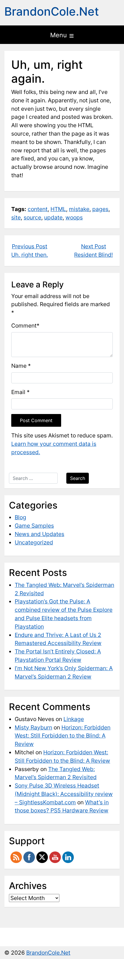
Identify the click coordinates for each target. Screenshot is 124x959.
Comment (24, 325)
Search (77, 478)
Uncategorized (34, 542)
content (38, 209)
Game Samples (34, 525)
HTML (58, 209)
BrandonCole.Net (51, 11)
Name (19, 365)
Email (18, 392)
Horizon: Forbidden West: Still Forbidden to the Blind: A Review (62, 736)
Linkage (73, 719)
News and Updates (39, 534)
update (53, 217)
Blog (20, 517)
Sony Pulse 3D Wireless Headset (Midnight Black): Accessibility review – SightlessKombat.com (64, 794)
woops (74, 217)
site (16, 217)
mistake (79, 209)
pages (100, 209)
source (32, 217)
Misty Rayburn (33, 727)
